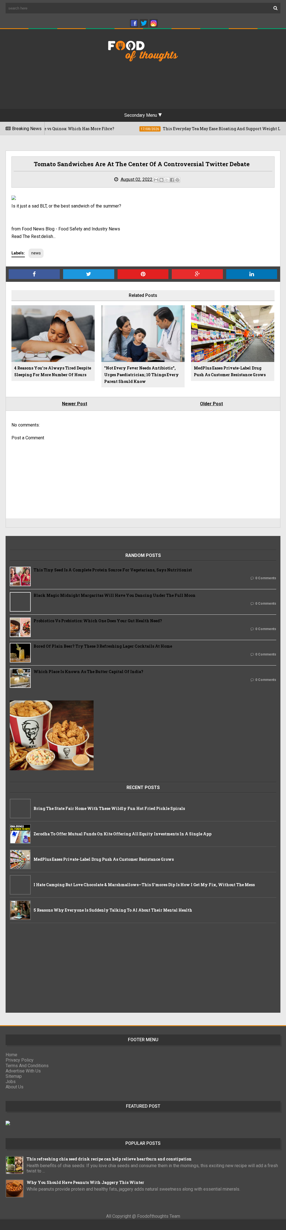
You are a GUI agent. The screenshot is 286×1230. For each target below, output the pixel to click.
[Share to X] (167, 180)
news (36, 253)
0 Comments (265, 578)
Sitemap (14, 1076)
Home (11, 1054)
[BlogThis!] (161, 180)
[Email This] (156, 180)
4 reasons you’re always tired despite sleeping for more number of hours (52, 371)
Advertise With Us (23, 1071)
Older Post (211, 403)
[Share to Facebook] (172, 180)
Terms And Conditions (27, 1065)
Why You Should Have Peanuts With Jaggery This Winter (85, 1182)
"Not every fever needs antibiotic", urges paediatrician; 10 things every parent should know (141, 374)
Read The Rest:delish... (33, 236)
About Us (14, 1087)
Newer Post (74, 403)
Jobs (11, 1081)
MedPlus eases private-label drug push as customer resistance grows (230, 371)
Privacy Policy (20, 1060)
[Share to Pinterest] (177, 180)
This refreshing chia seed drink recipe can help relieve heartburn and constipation (109, 1159)
